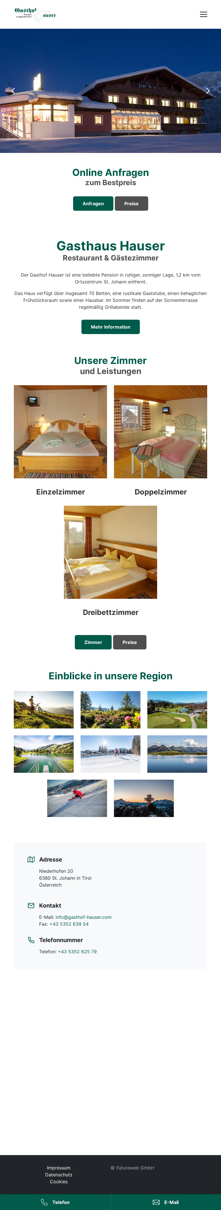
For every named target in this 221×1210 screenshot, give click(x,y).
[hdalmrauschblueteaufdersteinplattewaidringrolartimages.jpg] (110, 709)
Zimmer (93, 642)
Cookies (59, 1181)
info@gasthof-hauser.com (84, 917)
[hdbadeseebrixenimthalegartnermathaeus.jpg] (44, 754)
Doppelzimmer (161, 491)
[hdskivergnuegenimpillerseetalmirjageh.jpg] (77, 798)
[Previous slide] (13, 91)
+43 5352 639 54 (69, 924)
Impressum (59, 1168)
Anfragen (93, 203)
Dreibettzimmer (110, 612)
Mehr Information (110, 327)
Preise (131, 203)
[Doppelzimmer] (160, 440)
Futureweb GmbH (135, 1168)
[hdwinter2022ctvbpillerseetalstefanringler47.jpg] (144, 798)
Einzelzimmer (60, 491)
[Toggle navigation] (204, 14)
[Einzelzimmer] (60, 440)
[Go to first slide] (207, 91)
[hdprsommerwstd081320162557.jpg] (177, 754)
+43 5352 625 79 (77, 951)
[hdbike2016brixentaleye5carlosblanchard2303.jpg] (44, 709)
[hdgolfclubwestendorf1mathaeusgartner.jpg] (177, 709)
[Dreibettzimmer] (110, 561)
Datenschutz (59, 1175)
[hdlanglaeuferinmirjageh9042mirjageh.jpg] (110, 754)
